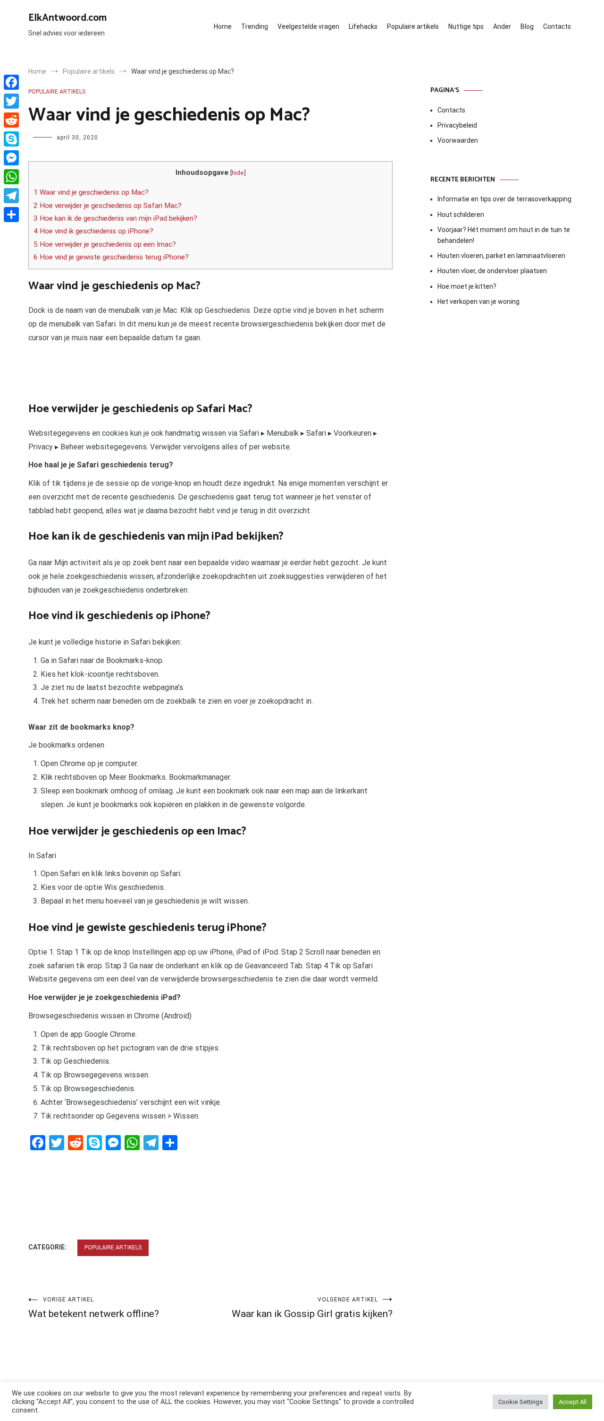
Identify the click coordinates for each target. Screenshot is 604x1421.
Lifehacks (363, 26)
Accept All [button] (573, 1401)
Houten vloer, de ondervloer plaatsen (492, 271)
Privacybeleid (457, 125)
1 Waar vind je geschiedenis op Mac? (91, 192)
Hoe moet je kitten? (467, 286)
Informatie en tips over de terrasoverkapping (504, 199)
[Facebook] (11, 82)
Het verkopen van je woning (478, 301)
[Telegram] (11, 195)
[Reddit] (11, 120)
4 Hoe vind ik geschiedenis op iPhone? (93, 231)
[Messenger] (11, 157)
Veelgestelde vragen (308, 26)
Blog (527, 26)
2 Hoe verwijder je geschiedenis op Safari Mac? (108, 205)
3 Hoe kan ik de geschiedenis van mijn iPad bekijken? (115, 218)
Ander (502, 26)
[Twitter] (11, 101)
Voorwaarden (457, 140)
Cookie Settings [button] (520, 1401)
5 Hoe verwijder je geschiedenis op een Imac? (105, 244)
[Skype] (11, 138)
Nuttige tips (466, 26)
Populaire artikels (413, 26)
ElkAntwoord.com (67, 18)
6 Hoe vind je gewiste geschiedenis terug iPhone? (111, 257)
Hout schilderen (460, 214)
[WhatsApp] (11, 176)
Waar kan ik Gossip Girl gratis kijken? (312, 1307)
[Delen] (11, 214)
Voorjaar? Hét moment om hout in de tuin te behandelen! (503, 235)
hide (238, 172)
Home (223, 26)
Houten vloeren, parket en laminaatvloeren (501, 255)
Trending (254, 26)
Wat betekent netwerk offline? (93, 1307)
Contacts (557, 26)
